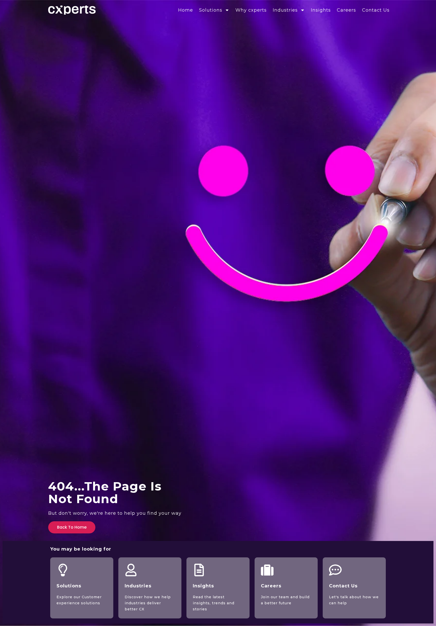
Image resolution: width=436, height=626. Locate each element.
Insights (321, 10)
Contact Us (376, 10)
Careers (346, 10)
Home (185, 10)
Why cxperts (251, 10)
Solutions (210, 10)
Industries (285, 10)
